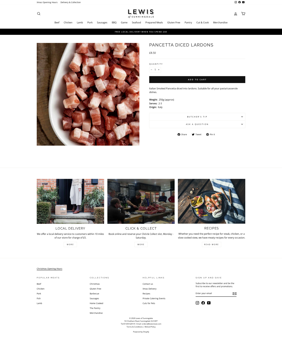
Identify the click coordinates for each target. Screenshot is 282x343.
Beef (56, 22)
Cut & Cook (202, 22)
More (70, 244)
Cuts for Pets (149, 303)
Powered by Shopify (141, 332)
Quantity (156, 64)
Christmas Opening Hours (49, 268)
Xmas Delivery (149, 288)
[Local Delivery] (70, 201)
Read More (211, 244)
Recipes (146, 293)
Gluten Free (173, 22)
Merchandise (220, 22)
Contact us (148, 283)
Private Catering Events (154, 298)
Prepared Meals (154, 22)
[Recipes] (211, 201)
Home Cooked (96, 303)
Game (124, 22)
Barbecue (94, 293)
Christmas (95, 283)
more (141, 244)
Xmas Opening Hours (47, 2)
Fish (39, 298)
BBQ (114, 22)
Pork (90, 22)
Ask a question (197, 124)
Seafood (136, 22)
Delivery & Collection (71, 2)
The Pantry (95, 308)
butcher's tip (197, 116)
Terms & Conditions (135, 327)
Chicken (68, 22)
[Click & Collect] (141, 201)
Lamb (80, 22)
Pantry (188, 22)
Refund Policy (150, 327)
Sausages (102, 22)
